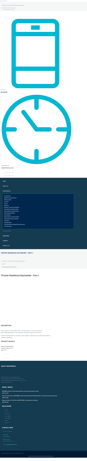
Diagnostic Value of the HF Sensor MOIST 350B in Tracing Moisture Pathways (20, 400)
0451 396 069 (4, 92)
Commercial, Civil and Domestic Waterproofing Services (13, 261)
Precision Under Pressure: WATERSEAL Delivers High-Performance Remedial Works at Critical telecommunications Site (29, 395)
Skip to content (3, 0)
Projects (4, 263)
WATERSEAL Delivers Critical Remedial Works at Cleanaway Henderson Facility (20, 391)
